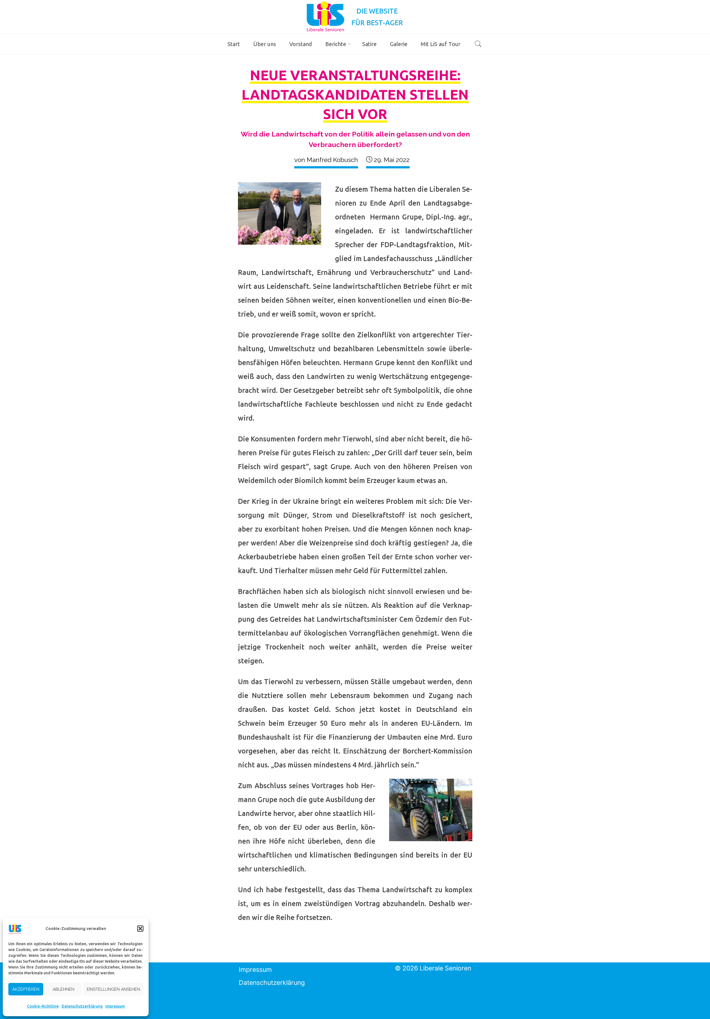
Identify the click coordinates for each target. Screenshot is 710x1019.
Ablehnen (63, 989)
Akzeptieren (25, 989)
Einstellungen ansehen (113, 989)
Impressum (115, 1006)
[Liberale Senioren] (325, 16)
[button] (140, 928)
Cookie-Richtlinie (43, 1006)
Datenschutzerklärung (82, 1006)
